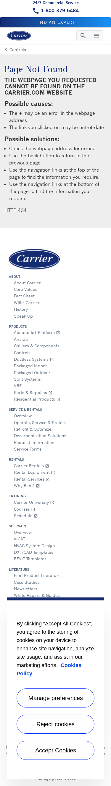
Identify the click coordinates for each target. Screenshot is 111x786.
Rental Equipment (34, 472)
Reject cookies (55, 724)
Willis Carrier (27, 302)
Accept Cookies (55, 750)
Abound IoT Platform (37, 332)
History (21, 309)
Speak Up (23, 316)
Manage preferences (55, 698)
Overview (23, 415)
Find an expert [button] (55, 22)
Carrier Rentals (31, 465)
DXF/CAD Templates (33, 552)
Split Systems (27, 379)
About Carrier (27, 282)
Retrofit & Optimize (33, 429)
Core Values (25, 289)
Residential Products (37, 398)
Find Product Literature (37, 575)
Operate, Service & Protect (40, 422)
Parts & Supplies (33, 392)
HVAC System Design (34, 545)
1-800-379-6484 (60, 10)
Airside (21, 339)
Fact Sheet (24, 295)
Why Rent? (27, 485)
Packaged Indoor (30, 365)
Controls (22, 352)
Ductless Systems (34, 359)
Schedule (26, 515)
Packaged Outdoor (32, 372)
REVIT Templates (30, 558)
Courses (24, 509)
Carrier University (34, 502)
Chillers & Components (36, 345)
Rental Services (32, 478)
